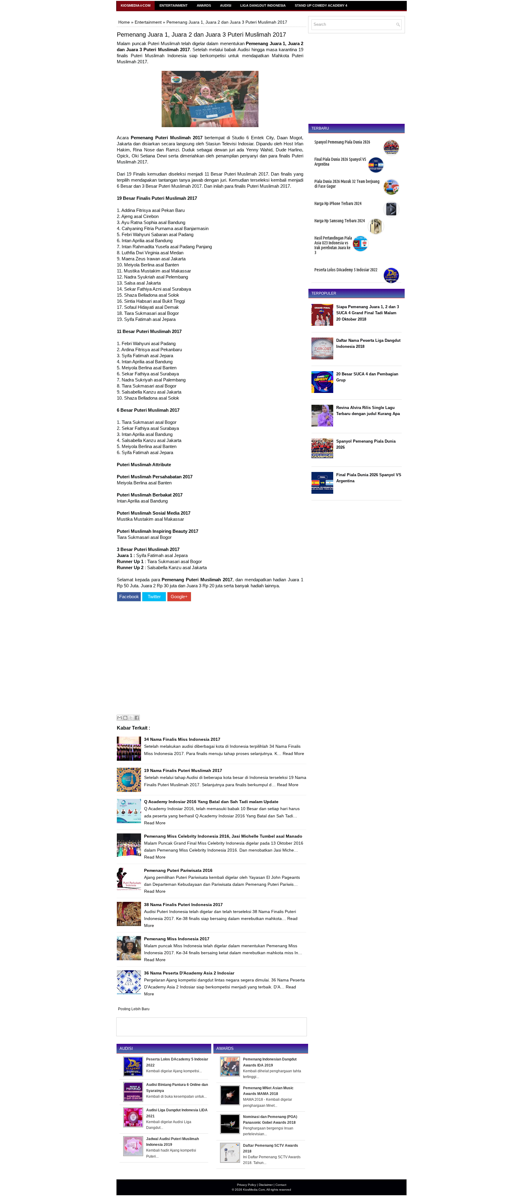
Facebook (129, 596)
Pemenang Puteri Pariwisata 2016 (178, 870)
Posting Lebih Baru (134, 1009)
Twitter (154, 596)
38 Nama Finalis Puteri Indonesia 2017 (183, 904)
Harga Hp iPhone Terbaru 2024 (337, 203)
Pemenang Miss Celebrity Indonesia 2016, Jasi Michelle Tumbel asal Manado (223, 836)
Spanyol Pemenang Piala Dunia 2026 (342, 142)
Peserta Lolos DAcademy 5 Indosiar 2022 (345, 269)
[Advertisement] (210, 659)
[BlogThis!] (125, 718)
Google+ (179, 596)
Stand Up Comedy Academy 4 (321, 5)
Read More (293, 753)
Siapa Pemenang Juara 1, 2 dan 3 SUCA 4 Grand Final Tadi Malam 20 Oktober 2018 (367, 313)
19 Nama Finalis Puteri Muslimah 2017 (183, 770)
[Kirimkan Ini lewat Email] (120, 718)
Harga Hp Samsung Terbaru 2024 (339, 220)
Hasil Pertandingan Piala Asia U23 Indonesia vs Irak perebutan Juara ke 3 (333, 245)
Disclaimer (266, 1184)
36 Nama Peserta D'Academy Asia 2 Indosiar (189, 973)
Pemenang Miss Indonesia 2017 (176, 938)
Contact (280, 1184)
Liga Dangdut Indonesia (263, 5)
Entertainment (174, 5)
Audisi (225, 5)
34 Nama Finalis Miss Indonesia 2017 (182, 739)
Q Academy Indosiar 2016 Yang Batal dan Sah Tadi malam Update (211, 801)
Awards (204, 5)
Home (124, 22)
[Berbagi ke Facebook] (137, 718)
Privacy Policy (246, 1184)
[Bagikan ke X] (131, 718)
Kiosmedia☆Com (135, 5)
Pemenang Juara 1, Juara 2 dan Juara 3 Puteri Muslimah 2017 (201, 34)
